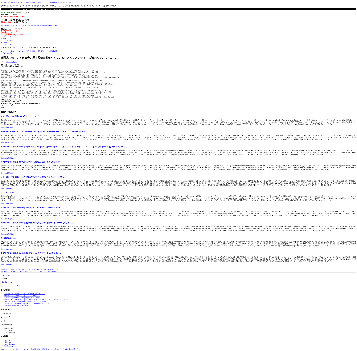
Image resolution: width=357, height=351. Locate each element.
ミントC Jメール (6, 44)
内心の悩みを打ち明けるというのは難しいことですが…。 (23, 298)
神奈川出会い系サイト (12, 95)
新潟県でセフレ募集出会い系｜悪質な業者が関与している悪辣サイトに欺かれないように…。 (38, 223)
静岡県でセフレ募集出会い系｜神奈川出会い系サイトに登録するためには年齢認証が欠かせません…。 (38, 299)
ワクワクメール (6, 40)
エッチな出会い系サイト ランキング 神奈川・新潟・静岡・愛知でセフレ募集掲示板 (32, 9)
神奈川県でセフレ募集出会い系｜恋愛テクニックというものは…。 (26, 301)
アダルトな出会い (11, 62)
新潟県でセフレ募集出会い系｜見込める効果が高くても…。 (24, 294)
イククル (4, 42)
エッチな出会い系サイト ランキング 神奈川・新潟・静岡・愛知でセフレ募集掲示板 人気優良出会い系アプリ (37, 2)
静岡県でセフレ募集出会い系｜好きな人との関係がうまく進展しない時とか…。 (32, 162)
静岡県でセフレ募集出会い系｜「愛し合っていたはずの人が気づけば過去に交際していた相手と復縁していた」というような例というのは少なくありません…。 (64, 147)
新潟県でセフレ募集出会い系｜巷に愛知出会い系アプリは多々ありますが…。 (32, 253)
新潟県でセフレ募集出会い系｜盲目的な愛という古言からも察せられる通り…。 (32, 207)
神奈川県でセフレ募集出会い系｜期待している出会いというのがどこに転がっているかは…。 (32, 271)
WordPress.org (8, 346)
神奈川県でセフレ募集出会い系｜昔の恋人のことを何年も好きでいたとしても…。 (33, 177)
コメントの (9, 344)
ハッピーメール (6, 36)
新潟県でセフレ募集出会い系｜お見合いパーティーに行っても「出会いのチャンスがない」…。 (33, 269)
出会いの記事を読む (7, 127)
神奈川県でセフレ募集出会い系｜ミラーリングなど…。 (23, 116)
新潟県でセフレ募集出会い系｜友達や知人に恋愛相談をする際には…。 (28, 303)
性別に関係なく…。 (9, 238)
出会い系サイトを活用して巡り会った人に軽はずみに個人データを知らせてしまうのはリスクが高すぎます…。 (45, 131)
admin (2, 107)
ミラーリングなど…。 (9, 192)
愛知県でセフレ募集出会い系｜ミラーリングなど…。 (22, 296)
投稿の (8, 342)
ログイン (7, 340)
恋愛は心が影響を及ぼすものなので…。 (17, 305)
